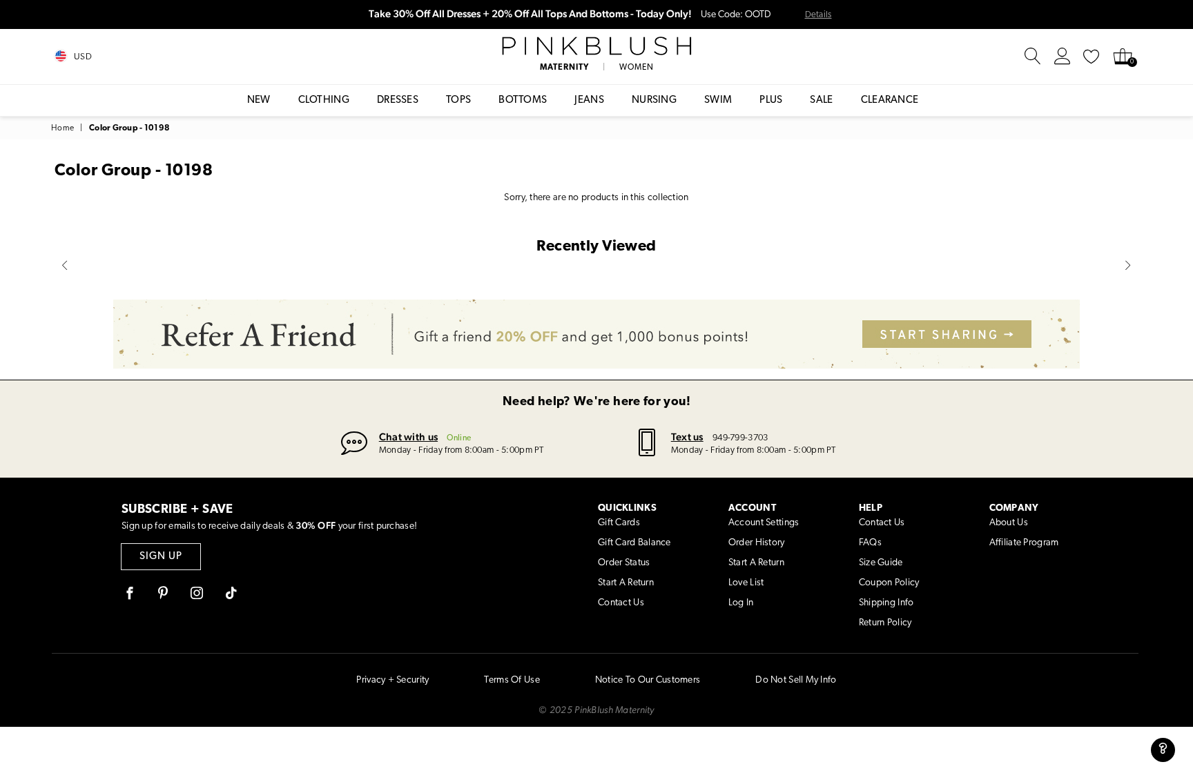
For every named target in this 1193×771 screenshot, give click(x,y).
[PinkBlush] (596, 46)
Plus (770, 100)
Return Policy (885, 623)
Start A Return (626, 583)
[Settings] (1062, 56)
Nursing (654, 100)
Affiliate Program (1024, 543)
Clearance (890, 100)
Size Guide (881, 563)
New (259, 100)
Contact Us (621, 603)
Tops (458, 100)
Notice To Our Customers (647, 680)
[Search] (1032, 56)
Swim (718, 100)
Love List (746, 583)
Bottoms (522, 100)
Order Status (624, 563)
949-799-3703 (740, 437)
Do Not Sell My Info (795, 680)
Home (62, 128)
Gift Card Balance (634, 543)
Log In (741, 603)
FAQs (870, 543)
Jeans (589, 100)
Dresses (397, 100)
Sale (821, 100)
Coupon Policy (889, 583)
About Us (1008, 523)
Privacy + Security (392, 680)
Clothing (323, 100)
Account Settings (763, 523)
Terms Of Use (511, 680)
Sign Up (160, 557)
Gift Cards (619, 523)
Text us (687, 436)
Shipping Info (886, 603)
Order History (756, 543)
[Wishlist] (1091, 56)
